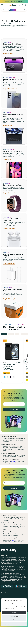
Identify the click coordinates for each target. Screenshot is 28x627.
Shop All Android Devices (10, 88)
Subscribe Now (14, 409)
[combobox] (14, 10)
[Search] (25, 9)
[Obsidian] (10, 377)
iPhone (10, 334)
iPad (17, 334)
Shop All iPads (7, 159)
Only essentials (14, 616)
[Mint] (7, 377)
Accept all (14, 612)
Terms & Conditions (14, 624)
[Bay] (4, 377)
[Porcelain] (13, 377)
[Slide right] (25, 361)
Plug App (13, 461)
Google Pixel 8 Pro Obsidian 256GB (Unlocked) (9, 366)
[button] (1, 5)
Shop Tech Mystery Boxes (10, 299)
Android (4, 334)
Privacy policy (5, 624)
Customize (14, 619)
